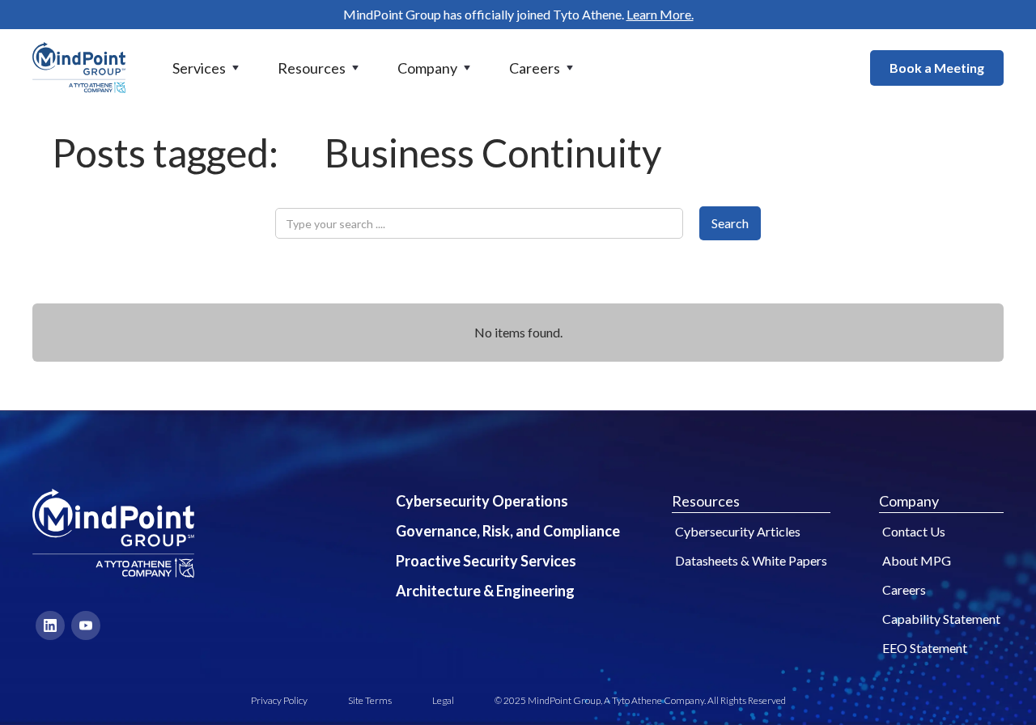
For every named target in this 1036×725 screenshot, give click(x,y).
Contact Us (913, 531)
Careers (904, 589)
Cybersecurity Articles (737, 531)
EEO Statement (924, 647)
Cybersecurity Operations (482, 501)
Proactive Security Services (486, 561)
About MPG (916, 560)
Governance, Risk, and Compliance (508, 531)
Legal (443, 700)
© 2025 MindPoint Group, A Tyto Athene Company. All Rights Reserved (640, 700)
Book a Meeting (937, 67)
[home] (78, 67)
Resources (706, 501)
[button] (207, 68)
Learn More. (660, 14)
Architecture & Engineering (485, 591)
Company (909, 501)
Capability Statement (941, 618)
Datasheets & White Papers (751, 560)
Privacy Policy (279, 700)
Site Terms (370, 700)
